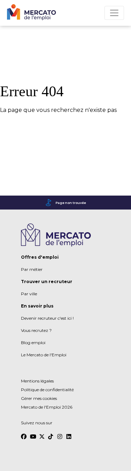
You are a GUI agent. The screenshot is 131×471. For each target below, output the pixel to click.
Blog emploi (33, 342)
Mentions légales (37, 380)
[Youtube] (33, 433)
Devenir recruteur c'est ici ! (47, 318)
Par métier (32, 269)
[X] (42, 433)
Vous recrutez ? (36, 330)
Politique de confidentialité (47, 389)
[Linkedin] (69, 433)
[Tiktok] (51, 433)
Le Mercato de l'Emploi (43, 354)
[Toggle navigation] (114, 13)
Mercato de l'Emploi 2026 (46, 407)
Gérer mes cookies (39, 398)
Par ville (29, 293)
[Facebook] (24, 433)
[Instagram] (60, 433)
